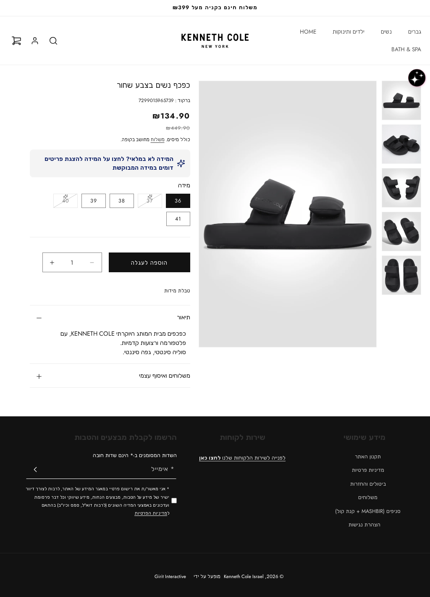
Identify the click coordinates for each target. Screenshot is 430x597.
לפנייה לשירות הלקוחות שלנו (242, 458)
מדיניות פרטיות (368, 470)
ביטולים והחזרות (368, 484)
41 (178, 219)
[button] (411, 32)
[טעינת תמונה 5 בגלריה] (401, 275)
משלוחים (368, 497)
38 (121, 201)
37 (145, 202)
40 (61, 202)
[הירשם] (35, 469)
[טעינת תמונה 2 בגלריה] (401, 144)
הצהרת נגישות (364, 525)
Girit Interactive (170, 576)
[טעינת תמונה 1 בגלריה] (401, 100)
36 (178, 201)
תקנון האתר (368, 456)
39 (93, 201)
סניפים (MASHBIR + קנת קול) (368, 511)
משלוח (158, 139)
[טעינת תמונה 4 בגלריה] (401, 231)
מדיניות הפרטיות (150, 513)
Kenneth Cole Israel (244, 576)
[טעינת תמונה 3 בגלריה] (401, 188)
